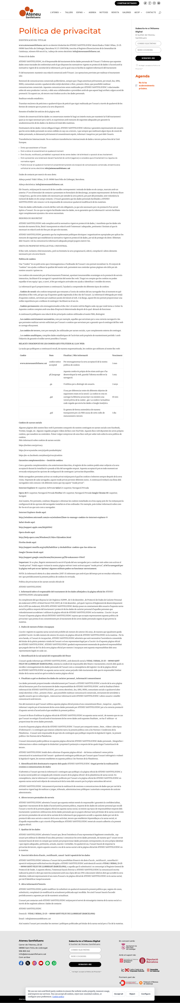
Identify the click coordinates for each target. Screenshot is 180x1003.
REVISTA (115, 12)
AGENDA (92, 12)
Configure (145, 994)
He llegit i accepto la (86, 972)
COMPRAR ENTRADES (127, 3)
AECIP (137, 12)
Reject (132, 994)
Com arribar (24, 957)
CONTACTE (151, 12)
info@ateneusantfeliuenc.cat (32, 954)
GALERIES (126, 12)
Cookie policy (58, 996)
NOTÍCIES (103, 12)
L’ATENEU (54, 12)
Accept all (118, 994)
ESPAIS (79, 12)
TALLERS (69, 12)
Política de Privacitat (93, 972)
